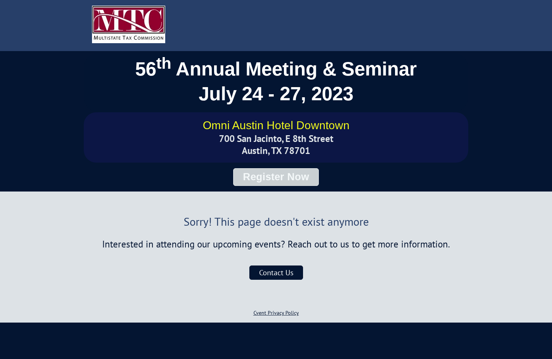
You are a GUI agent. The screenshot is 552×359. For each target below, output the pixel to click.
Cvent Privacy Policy (276, 312)
